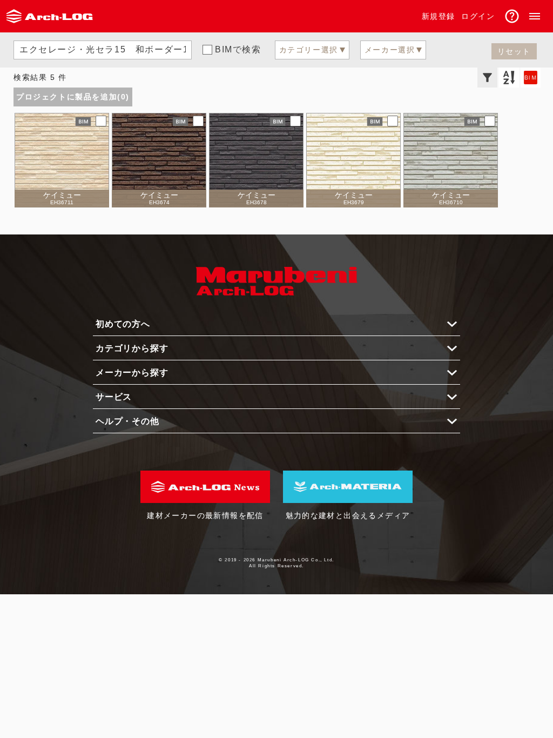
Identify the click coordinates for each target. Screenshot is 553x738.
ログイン (478, 16)
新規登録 (438, 16)
